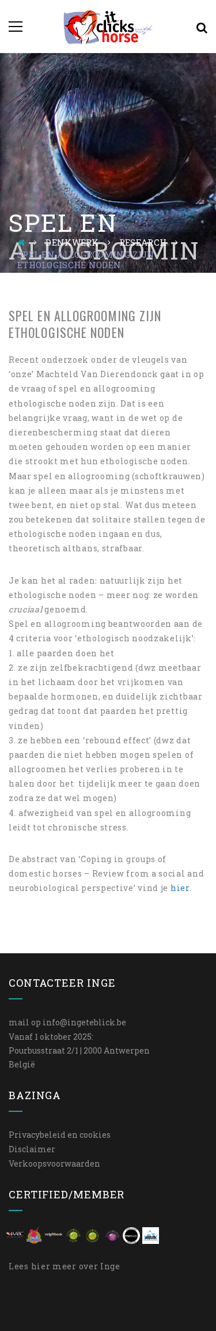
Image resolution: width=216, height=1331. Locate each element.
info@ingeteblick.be (84, 1022)
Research (142, 242)
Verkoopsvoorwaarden (54, 1163)
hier (180, 887)
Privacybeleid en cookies (60, 1134)
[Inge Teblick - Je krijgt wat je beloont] (108, 26)
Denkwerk (72, 242)
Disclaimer (32, 1149)
